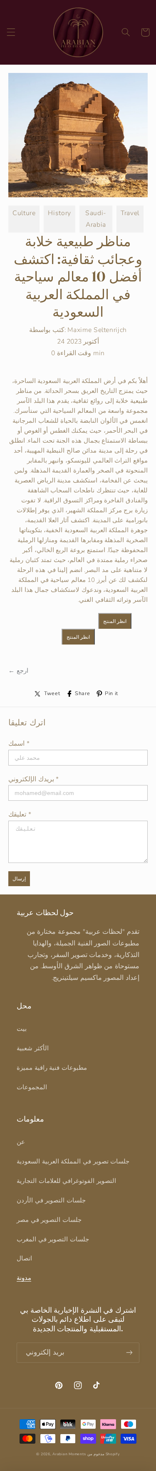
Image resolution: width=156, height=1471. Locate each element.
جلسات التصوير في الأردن (51, 1200)
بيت (22, 1029)
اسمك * (19, 743)
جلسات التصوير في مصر (49, 1220)
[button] (10, 32)
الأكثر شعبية (33, 1048)
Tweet (52, 693)
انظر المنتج (114, 621)
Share (82, 693)
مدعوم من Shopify (103, 1454)
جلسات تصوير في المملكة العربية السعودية (73, 1161)
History (59, 213)
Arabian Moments (69, 1454)
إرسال (19, 879)
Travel (130, 213)
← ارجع (18, 670)
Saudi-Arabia (95, 218)
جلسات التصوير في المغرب (53, 1239)
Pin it (111, 693)
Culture (23, 213)
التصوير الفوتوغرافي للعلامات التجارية (66, 1181)
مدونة (24, 1278)
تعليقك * (19, 814)
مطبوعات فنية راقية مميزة (52, 1068)
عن (21, 1142)
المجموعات (32, 1087)
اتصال (24, 1258)
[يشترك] (129, 1353)
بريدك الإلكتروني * (33, 779)
